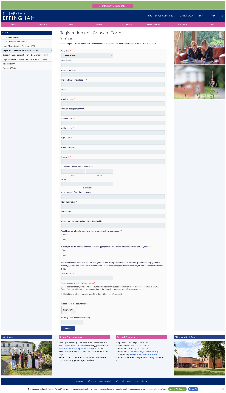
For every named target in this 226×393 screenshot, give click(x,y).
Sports (210, 24)
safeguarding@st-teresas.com (144, 354)
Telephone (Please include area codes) (77, 166)
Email (64, 89)
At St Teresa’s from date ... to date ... (77, 192)
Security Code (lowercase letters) (75, 317)
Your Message (67, 273)
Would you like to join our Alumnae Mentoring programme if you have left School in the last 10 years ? (106, 246)
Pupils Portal (132, 381)
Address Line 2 (67, 128)
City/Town (66, 138)
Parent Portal (105, 381)
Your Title (66, 51)
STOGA (212, 16)
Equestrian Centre (164, 16)
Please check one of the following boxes (78, 283)
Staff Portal (119, 381)
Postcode (66, 157)
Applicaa (79, 381)
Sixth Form (127, 24)
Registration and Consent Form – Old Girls (20, 50)
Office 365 (91, 381)
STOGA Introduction (10, 37)
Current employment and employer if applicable (82, 221)
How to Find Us (9, 64)
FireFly (144, 381)
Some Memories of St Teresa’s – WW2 (18, 46)
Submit (68, 328)
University (66, 211)
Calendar (182, 24)
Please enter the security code (74, 303)
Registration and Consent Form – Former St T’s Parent (25, 59)
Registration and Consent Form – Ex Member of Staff (25, 55)
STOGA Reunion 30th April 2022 (15, 41)
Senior (99, 24)
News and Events (155, 24)
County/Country (69, 147)
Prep (71, 24)
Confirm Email (68, 99)
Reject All (193, 389)
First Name (66, 60)
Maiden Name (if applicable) (74, 80)
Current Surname (69, 70)
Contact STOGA (9, 68)
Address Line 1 (68, 118)
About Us (15, 24)
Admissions (43, 24)
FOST (201, 16)
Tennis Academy (186, 16)
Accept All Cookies (177, 389)
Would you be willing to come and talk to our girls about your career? (91, 231)
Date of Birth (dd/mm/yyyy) (73, 109)
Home (149, 16)
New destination (69, 202)
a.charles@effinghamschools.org (143, 351)
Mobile (64, 179)
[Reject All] (222, 389)
